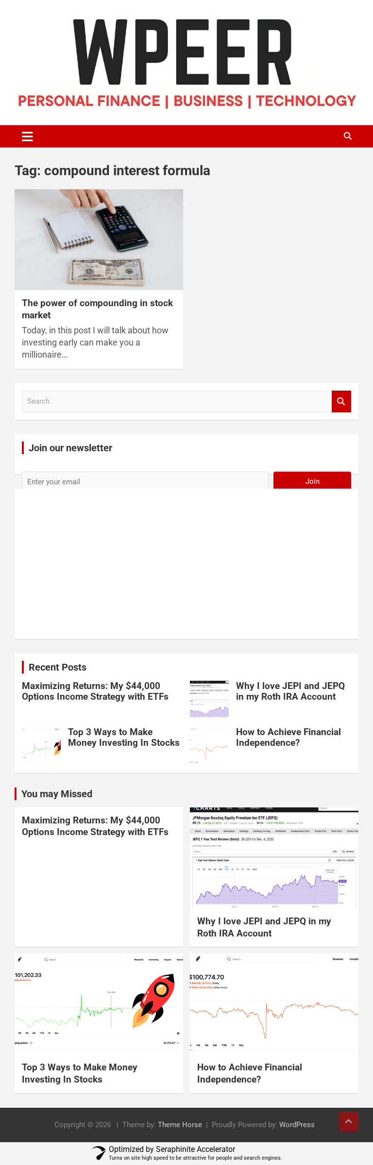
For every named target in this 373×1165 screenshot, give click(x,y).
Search (341, 401)
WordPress (297, 1124)
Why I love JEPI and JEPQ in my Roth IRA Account (290, 691)
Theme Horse (180, 1124)
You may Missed (56, 794)
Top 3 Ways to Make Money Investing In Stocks (124, 737)
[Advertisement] (186, 565)
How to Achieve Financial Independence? (288, 737)
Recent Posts (57, 667)
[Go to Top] (348, 1121)
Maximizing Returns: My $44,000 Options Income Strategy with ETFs (95, 691)
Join (312, 481)
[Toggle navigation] (27, 136)
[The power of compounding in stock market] (99, 239)
